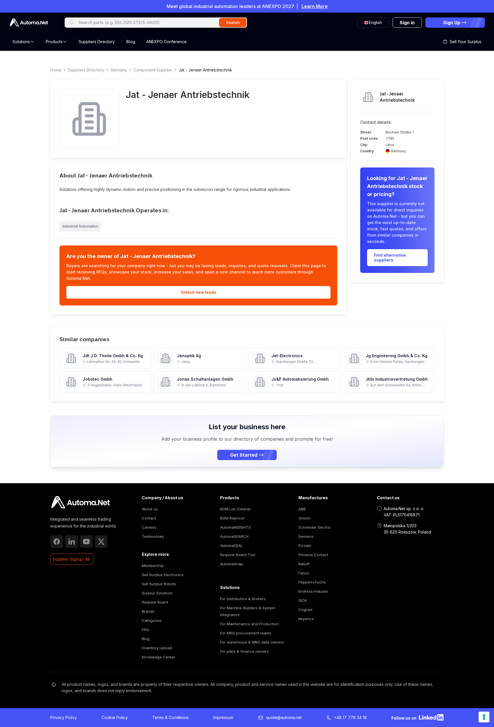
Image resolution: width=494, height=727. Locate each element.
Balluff (304, 564)
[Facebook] (56, 541)
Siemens (306, 536)
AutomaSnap (231, 564)
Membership (153, 565)
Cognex (305, 609)
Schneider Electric (314, 527)
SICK (302, 600)
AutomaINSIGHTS (235, 527)
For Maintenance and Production (249, 624)
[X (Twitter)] (101, 541)
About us (150, 509)
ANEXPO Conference (166, 41)
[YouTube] (86, 541)
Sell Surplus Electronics (163, 574)
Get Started (243, 455)
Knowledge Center (158, 657)
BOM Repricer (232, 518)
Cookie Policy (114, 717)
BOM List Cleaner (235, 509)
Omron (304, 518)
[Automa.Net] (29, 22)
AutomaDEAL (231, 545)
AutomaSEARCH (234, 536)
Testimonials (153, 536)
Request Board (155, 602)
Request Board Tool (237, 554)
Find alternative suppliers (390, 258)
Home (55, 69)
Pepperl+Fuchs (312, 582)
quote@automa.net (284, 717)
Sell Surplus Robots (159, 584)
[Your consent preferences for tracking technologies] (484, 717)
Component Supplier (153, 69)
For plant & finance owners (244, 651)
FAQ (145, 629)
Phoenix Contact (313, 554)
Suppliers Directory (97, 41)
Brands (148, 611)
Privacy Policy (63, 717)
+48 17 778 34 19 (350, 717)
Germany (118, 69)
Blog (130, 41)
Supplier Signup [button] (68, 559)
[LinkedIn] (71, 541)
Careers (149, 527)
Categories (152, 620)
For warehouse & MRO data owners (252, 642)
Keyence (306, 618)
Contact (149, 518)
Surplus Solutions (157, 593)
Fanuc (304, 573)
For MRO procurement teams (245, 633)
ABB (302, 509)
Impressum (223, 717)
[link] (80, 502)
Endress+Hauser (313, 591)
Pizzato (304, 545)
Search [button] (233, 22)
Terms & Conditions (170, 717)
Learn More (315, 6)
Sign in (407, 22)
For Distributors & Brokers (243, 598)
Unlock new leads (198, 292)
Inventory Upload (157, 648)
